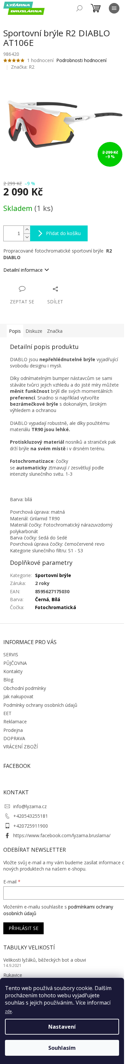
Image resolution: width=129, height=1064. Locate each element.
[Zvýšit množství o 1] (26, 229)
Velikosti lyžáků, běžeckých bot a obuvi (44, 960)
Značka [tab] (55, 331)
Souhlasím (62, 1047)
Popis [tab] (15, 331)
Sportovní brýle (53, 575)
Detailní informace (23, 270)
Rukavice (12, 975)
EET (7, 713)
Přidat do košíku (63, 233)
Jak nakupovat (18, 696)
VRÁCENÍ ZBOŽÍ (20, 746)
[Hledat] (79, 8)
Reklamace (15, 721)
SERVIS (10, 654)
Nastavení (62, 1026)
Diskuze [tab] (33, 331)
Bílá (56, 599)
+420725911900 (30, 826)
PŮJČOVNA (15, 663)
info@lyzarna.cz (30, 806)
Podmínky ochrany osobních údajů (40, 705)
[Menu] (114, 8)
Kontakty (12, 671)
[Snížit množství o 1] (26, 237)
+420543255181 (30, 816)
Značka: (22, 67)
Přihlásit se (23, 928)
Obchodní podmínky (24, 688)
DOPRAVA (14, 738)
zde (8, 1011)
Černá (42, 599)
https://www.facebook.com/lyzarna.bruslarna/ (61, 835)
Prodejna (13, 730)
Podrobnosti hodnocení (81, 60)
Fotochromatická (55, 607)
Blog (8, 679)
